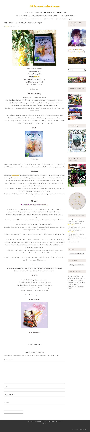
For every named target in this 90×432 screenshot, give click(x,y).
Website (6, 402)
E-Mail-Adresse (9, 395)
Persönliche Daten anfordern (54, 421)
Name (6, 387)
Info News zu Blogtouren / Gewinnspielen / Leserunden (36, 15)
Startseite (29, 12)
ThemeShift (82, 429)
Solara (7, 26)
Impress (36, 77)
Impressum (30, 421)
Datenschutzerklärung (40, 421)
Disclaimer (45, 423)
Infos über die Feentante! (45, 12)
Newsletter (61, 12)
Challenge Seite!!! (68, 15)
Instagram (71, 52)
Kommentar (8, 360)
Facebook (79, 49)
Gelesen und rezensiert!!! (30, 19)
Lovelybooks (80, 52)
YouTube (72, 49)
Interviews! (48, 19)
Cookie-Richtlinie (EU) (64, 19)
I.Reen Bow (15, 175)
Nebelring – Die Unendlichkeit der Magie (23, 22)
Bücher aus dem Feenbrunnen (45, 6)
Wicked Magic (75, 242)
